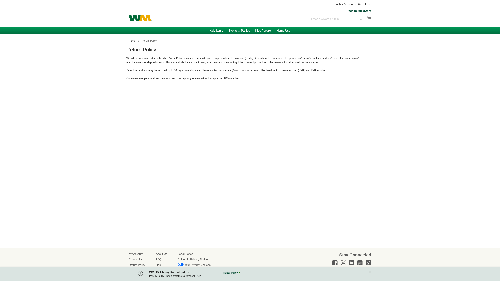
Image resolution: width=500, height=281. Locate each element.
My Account (136, 253)
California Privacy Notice (193, 259)
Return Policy (137, 264)
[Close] (370, 272)
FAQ (158, 259)
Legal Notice (185, 253)
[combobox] (336, 19)
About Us (161, 253)
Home (132, 40)
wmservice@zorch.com (232, 70)
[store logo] (140, 18)
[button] (346, 4)
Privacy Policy (230, 272)
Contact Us (136, 259)
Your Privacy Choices (197, 264)
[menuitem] (346, 4)
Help (159, 264)
